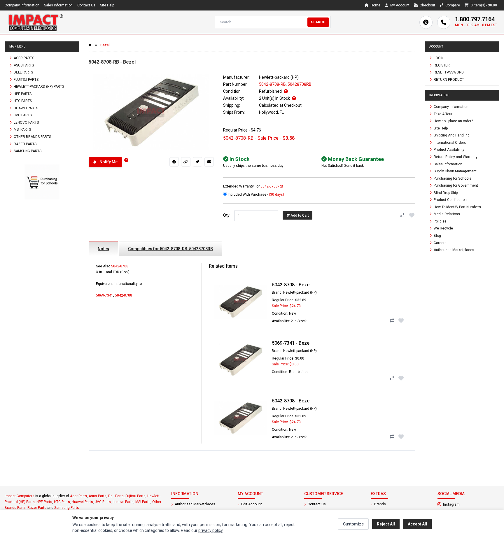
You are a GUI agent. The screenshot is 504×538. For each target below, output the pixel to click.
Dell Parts (23, 72)
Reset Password (448, 72)
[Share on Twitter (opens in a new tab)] (197, 162)
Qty (226, 215)
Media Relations (446, 214)
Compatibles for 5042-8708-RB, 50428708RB (170, 248)
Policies (440, 221)
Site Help (107, 5)
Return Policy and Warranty (455, 157)
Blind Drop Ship (445, 192)
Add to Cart (299, 215)
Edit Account (251, 504)
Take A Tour (442, 114)
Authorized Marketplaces (453, 250)
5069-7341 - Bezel (291, 343)
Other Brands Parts (32, 137)
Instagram (467, 504)
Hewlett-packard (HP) (279, 77)
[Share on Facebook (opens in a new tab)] (174, 162)
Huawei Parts (25, 108)
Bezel (105, 45)
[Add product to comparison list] (402, 215)
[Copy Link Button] (185, 162)
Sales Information (58, 5)
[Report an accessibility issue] (426, 22)
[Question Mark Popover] (126, 160)
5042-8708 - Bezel (291, 285)
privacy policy (210, 530)
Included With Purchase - (255, 194)
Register (441, 65)
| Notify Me (107, 162)
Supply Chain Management (455, 171)
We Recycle (443, 228)
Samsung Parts (27, 151)
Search (318, 22)
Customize (353, 524)
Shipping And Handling (451, 135)
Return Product (448, 79)
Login (438, 58)
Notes (103, 248)
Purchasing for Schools (452, 178)
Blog (437, 236)
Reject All (386, 524)
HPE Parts (22, 94)
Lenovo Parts (26, 122)
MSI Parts (22, 129)
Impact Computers (19, 496)
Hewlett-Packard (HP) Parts (38, 87)
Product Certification (450, 200)
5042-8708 (119, 266)
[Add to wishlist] (411, 215)
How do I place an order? (453, 121)
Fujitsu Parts (25, 79)
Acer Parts (23, 58)
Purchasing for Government (455, 185)
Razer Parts (24, 144)
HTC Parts (22, 101)
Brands (379, 504)
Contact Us (86, 5)
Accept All (417, 524)
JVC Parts (22, 115)
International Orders (449, 142)
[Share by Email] (209, 162)
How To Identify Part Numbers (457, 207)
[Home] (35, 22)
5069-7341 (104, 295)
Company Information (22, 5)
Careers (440, 243)
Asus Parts (23, 65)
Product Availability (448, 150)
